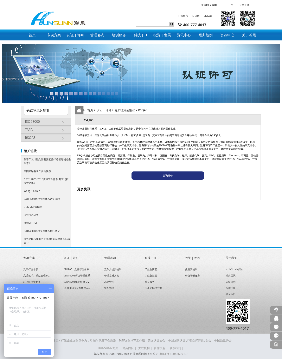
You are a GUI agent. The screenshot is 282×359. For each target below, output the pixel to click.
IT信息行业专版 (31, 281)
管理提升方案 (111, 275)
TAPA (29, 129)
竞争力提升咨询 (113, 269)
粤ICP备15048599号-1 (174, 353)
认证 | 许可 (103, 110)
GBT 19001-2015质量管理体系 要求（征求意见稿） (46, 181)
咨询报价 (168, 175)
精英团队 (231, 275)
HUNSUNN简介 (234, 269)
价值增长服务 (192, 275)
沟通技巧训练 (31, 215)
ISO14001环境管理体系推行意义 (42, 231)
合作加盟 (231, 288)
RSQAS (30, 137)
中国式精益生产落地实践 (37, 171)
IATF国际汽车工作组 (132, 340)
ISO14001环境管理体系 (77, 275)
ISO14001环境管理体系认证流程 (42, 199)
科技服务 (150, 281)
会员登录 (244, 5)
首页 (90, 110)
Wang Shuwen (32, 191)
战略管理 (109, 281)
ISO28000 (32, 121)
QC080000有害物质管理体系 (80, 288)
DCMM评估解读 (33, 207)
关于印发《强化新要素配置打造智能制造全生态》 (47, 161)
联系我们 (231, 294)
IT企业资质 (151, 275)
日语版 (196, 16)
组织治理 (109, 288)
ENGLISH (209, 16)
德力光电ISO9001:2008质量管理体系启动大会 (47, 240)
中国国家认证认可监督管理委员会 (189, 340)
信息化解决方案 (153, 288)
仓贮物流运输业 (125, 110)
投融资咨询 (191, 269)
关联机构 (231, 281)
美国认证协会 (156, 340)
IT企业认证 (151, 269)
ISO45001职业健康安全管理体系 (82, 281)
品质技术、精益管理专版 (37, 275)
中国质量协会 (223, 340)
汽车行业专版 (30, 269)
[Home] (56, 15)
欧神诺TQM (30, 223)
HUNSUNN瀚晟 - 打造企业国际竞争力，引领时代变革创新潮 (77, 340)
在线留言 (183, 16)
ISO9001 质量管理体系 (76, 269)
